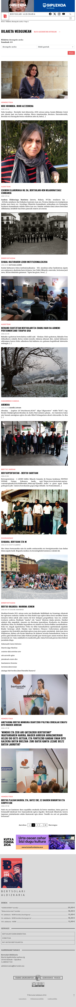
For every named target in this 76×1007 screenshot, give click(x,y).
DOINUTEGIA (6, 938)
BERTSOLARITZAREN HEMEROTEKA (14, 934)
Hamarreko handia (10, 401)
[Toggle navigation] (70, 18)
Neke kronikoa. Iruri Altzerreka (17, 106)
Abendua (5, 404)
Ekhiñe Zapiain (15, 408)
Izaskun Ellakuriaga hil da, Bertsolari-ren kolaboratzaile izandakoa (31, 192)
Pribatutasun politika (37, 999)
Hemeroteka (7, 102)
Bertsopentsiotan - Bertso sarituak (19, 473)
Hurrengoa (52, 825)
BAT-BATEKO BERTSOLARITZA (12, 942)
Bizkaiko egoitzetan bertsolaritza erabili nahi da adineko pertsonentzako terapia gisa (30, 329)
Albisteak (6, 187)
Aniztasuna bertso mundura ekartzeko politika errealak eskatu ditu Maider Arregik (34, 723)
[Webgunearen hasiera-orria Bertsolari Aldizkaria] (6, 18)
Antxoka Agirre (15, 265)
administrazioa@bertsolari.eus (12, 966)
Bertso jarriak (8, 469)
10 (45, 825)
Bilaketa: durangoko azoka (14, 21)
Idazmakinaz (7, 538)
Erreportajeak (8, 258)
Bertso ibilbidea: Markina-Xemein (17, 606)
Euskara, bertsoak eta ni (14, 541)
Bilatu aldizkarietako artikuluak (45, 32)
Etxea (3, 21)
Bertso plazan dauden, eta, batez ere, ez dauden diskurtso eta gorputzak (33, 801)
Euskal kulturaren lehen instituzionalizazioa (24, 262)
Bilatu (71, 53)
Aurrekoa (22, 825)
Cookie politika (52, 999)
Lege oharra (22, 999)
